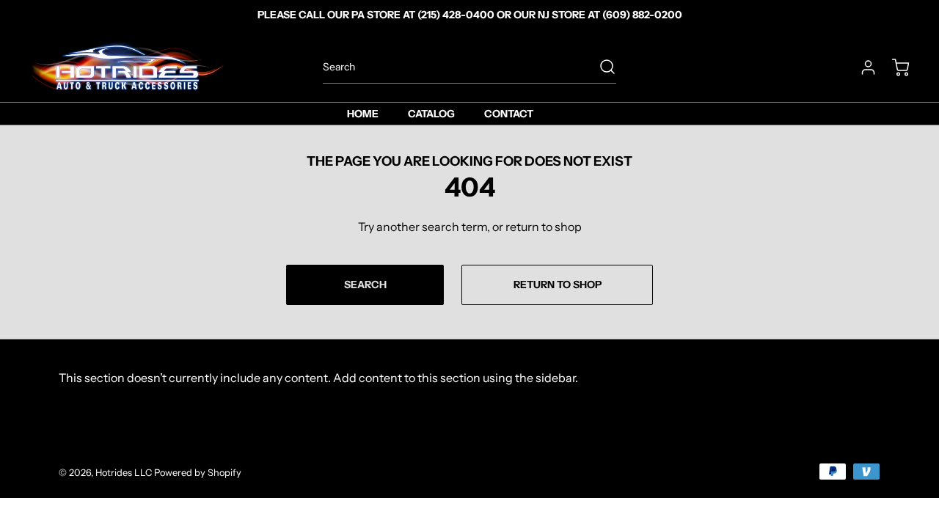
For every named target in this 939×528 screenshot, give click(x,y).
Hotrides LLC (123, 472)
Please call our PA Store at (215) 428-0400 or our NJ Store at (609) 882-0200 (469, 14)
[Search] (600, 67)
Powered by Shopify (197, 472)
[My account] (861, 67)
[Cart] (893, 67)
